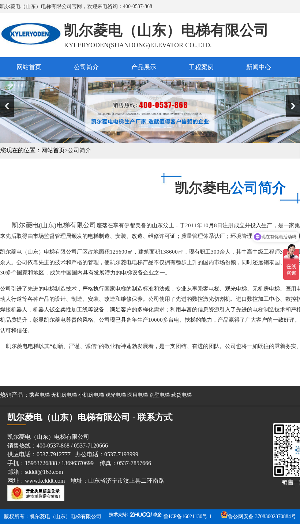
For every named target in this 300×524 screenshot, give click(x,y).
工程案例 (201, 67)
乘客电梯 (39, 395)
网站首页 (28, 67)
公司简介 (86, 67)
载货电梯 (181, 395)
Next (293, 106)
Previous (7, 106)
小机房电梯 (91, 395)
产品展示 (143, 67)
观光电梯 (115, 395)
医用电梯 (137, 395)
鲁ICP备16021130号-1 (188, 516)
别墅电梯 (159, 395)
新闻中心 (258, 67)
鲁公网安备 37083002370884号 (262, 516)
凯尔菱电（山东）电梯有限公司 (65, 516)
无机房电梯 (64, 395)
